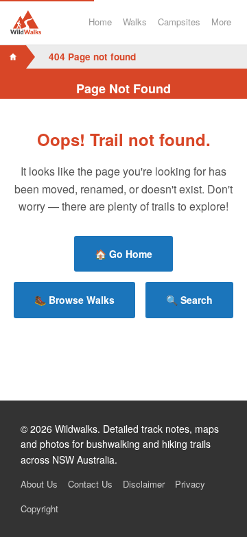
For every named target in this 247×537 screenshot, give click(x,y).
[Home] (13, 57)
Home (100, 21)
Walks (135, 21)
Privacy (190, 483)
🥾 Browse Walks (74, 300)
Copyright (39, 508)
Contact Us (90, 483)
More (221, 21)
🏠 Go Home (123, 254)
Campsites (179, 21)
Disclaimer (144, 483)
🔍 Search (189, 300)
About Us (39, 483)
